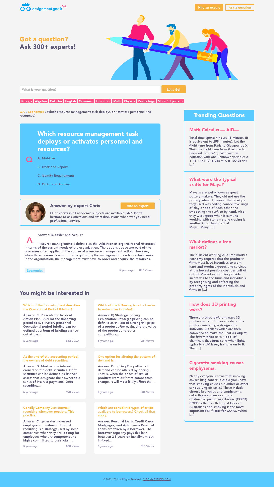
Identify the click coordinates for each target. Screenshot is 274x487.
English (70, 101)
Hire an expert (209, 7)
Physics (129, 101)
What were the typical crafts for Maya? (212, 182)
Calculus (56, 101)
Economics (36, 111)
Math (117, 101)
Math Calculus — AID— (214, 130)
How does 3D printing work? (212, 307)
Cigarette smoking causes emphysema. (216, 365)
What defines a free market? (210, 244)
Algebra (41, 101)
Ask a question (240, 7)
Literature (103, 101)
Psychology (146, 101)
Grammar (86, 101)
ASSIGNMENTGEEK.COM (157, 479)
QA (22, 111)
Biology (26, 101)
